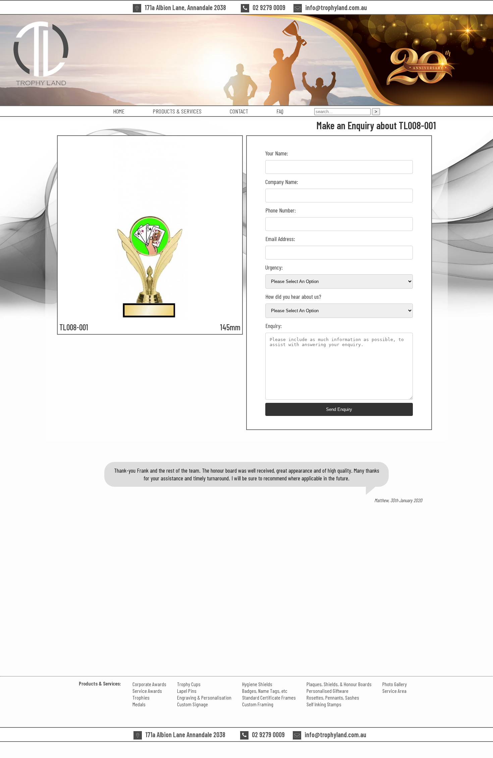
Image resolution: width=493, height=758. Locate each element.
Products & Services (177, 111)
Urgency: (274, 267)
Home (118, 111)
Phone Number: (280, 210)
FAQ (279, 111)
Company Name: (281, 181)
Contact (239, 111)
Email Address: (280, 238)
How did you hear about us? (293, 296)
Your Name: (276, 153)
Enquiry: (273, 325)
